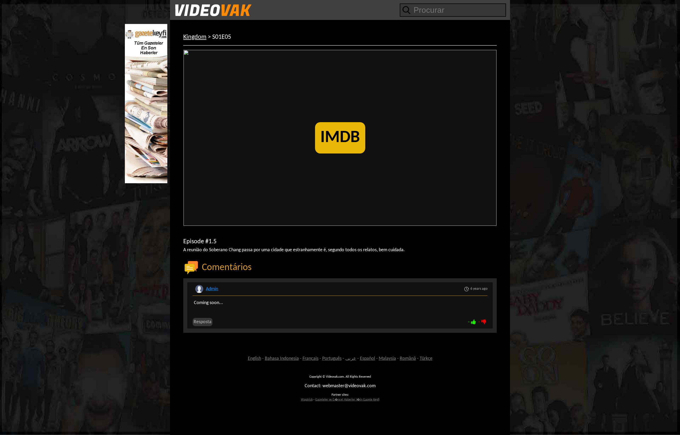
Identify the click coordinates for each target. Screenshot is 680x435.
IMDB (340, 137)
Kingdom (194, 37)
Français (310, 358)
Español (367, 358)
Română (408, 358)
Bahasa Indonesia (282, 358)
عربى (350, 358)
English (254, 358)
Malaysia (387, 358)
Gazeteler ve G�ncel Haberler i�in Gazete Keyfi (347, 399)
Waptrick (307, 399)
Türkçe (426, 358)
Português (332, 358)
